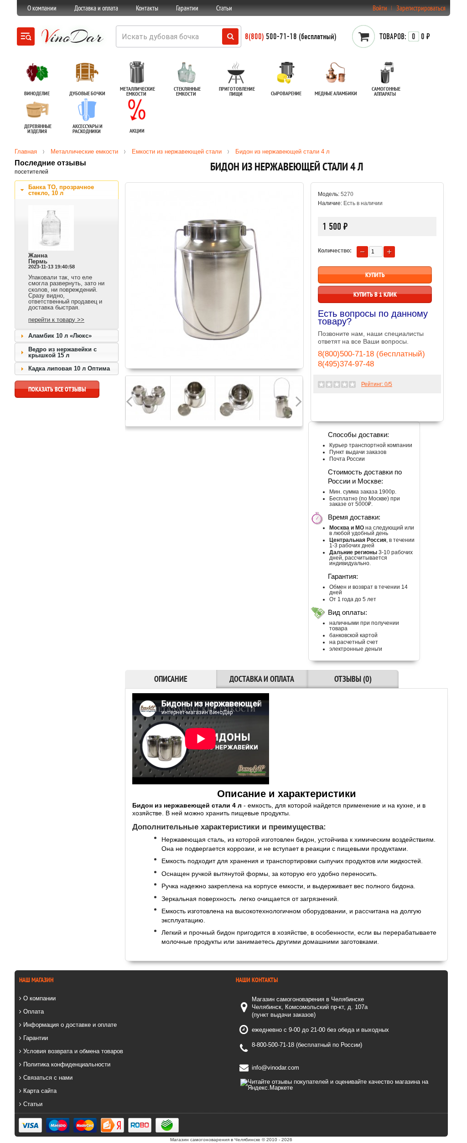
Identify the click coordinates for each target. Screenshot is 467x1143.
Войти (380, 8)
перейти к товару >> (56, 319)
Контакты (147, 8)
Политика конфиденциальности (65, 1064)
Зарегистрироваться (421, 8)
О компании (42, 8)
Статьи (224, 8)
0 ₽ (404, 36)
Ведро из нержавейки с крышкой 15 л (62, 352)
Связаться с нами (47, 1077)
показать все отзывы (57, 389)
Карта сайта (39, 1090)
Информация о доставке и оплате (69, 1024)
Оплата (32, 1011)
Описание (170, 679)
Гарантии (187, 8)
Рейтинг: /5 (376, 384)
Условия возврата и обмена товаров (72, 1051)
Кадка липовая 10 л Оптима (69, 368)
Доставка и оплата (96, 8)
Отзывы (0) (353, 679)
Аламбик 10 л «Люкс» (60, 335)
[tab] (67, 190)
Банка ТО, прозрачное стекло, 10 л (61, 190)
